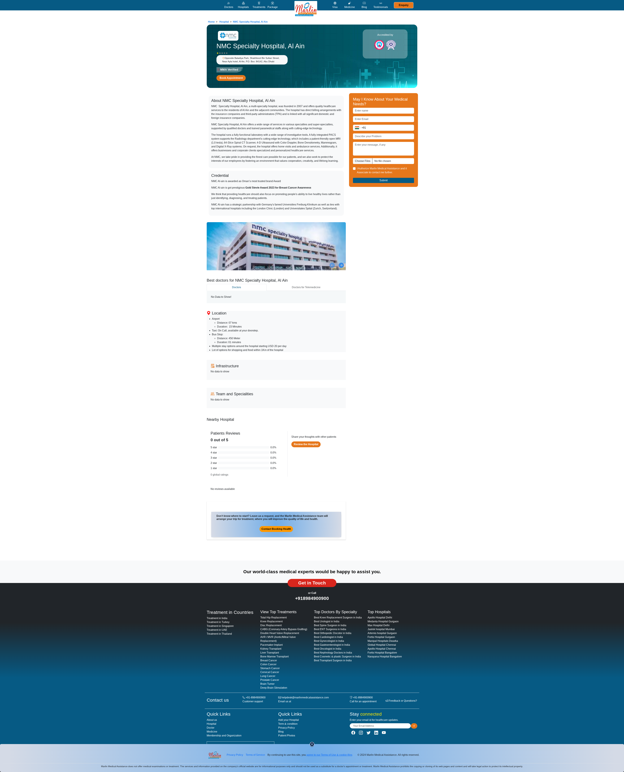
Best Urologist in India (326, 621)
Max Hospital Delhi (379, 625)
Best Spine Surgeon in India (330, 625)
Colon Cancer (268, 664)
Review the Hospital (306, 444)
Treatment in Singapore (220, 626)
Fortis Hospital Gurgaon (381, 637)
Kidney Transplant (270, 648)
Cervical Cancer (269, 672)
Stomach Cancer (270, 668)
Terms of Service (255, 754)
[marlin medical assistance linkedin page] (376, 732)
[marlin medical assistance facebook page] (353, 732)
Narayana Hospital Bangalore (385, 656)
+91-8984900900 (256, 697)
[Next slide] (341, 265)
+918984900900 (312, 598)
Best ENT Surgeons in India (330, 629)
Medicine (212, 731)
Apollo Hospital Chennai (382, 648)
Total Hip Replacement (273, 617)
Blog (281, 731)
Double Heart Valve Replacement (279, 633)
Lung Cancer (267, 676)
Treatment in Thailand (219, 633)
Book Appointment (231, 78)
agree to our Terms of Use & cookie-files (329, 754)
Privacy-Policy (286, 727)
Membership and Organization (224, 735)
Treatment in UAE (217, 629)
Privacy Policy (235, 754)
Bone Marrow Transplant (274, 656)
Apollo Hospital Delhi (380, 617)
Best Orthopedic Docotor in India (332, 633)
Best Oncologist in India (327, 648)
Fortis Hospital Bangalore (382, 652)
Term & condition (288, 723)
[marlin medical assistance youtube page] (383, 732)
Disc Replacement (271, 625)
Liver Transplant (269, 652)
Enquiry (404, 5)
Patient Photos (286, 735)
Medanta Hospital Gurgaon (383, 621)
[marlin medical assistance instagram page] (360, 732)
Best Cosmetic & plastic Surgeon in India (337, 656)
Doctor (210, 727)
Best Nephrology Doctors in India (333, 652)
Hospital (224, 21)
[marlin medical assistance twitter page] (368, 732)
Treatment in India (217, 618)
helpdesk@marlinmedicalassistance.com (305, 697)
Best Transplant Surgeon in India (333, 660)
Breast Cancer (268, 660)
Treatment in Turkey (218, 622)
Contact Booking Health (276, 529)
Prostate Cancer (269, 680)
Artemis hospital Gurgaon (382, 633)
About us (212, 720)
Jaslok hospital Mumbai (381, 629)
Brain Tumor (267, 683)
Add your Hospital (288, 720)
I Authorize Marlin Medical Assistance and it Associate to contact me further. (382, 170)
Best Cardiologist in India (328, 637)
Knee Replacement (271, 621)
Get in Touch (312, 582)
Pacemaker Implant (271, 644)
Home (211, 21)
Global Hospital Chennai (382, 644)
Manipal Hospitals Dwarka (383, 641)
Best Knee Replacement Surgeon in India (338, 617)
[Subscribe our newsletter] (414, 726)
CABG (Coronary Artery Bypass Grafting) (283, 629)
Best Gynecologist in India (329, 641)
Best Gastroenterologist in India (332, 644)
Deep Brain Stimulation (273, 687)
